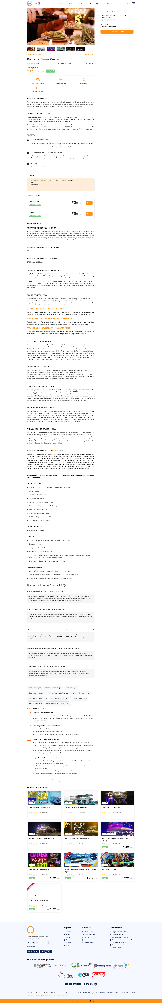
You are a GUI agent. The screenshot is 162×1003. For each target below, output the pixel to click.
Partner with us (89, 943)
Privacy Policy (92, 993)
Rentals (72, 3)
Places (88, 3)
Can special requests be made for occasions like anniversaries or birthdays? (53, 648)
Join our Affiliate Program (120, 937)
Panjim (55, 450)
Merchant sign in (117, 934)
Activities (61, 3)
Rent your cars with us (119, 945)
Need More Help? (61, 781)
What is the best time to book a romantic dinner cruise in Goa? (48, 630)
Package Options (117, 32)
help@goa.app (31, 947)
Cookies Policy (82, 993)
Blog (67, 945)
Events (109, 3)
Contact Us (88, 937)
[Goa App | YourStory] (98, 974)
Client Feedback (90, 934)
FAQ (86, 940)
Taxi (80, 3)
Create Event (116, 948)
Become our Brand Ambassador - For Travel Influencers (123, 941)
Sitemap (132, 993)
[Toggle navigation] (133, 3)
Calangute (77, 456)
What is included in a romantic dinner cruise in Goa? (45, 591)
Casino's (83, 467)
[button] (60, 54)
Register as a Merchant (119, 932)
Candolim (84, 456)
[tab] (60, 203)
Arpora (92, 456)
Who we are (89, 932)
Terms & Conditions (121, 993)
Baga (71, 456)
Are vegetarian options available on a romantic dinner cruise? (48, 667)
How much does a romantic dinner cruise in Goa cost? (45, 609)
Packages (99, 3)
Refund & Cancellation (106, 993)
